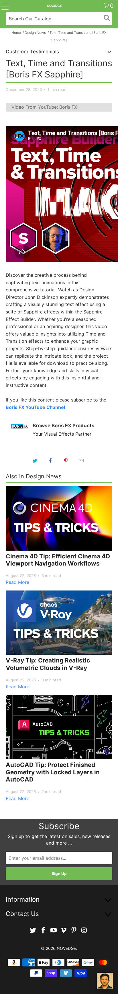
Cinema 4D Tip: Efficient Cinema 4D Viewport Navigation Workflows (58, 560)
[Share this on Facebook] (50, 460)
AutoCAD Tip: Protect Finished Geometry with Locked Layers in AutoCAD (53, 772)
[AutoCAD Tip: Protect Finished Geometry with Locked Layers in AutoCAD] (59, 727)
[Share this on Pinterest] (66, 460)
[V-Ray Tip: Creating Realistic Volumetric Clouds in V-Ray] (59, 622)
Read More (17, 582)
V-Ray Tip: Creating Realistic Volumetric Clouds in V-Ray (48, 664)
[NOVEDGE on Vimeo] (64, 930)
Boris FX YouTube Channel (35, 407)
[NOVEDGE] (54, 5)
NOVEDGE (66, 948)
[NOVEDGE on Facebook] (43, 930)
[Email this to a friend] (81, 460)
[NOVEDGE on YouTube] (53, 930)
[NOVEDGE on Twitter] (33, 930)
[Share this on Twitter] (35, 460)
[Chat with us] (105, 981)
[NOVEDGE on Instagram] (84, 930)
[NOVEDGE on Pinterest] (74, 930)
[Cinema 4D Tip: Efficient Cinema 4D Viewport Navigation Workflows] (59, 518)
